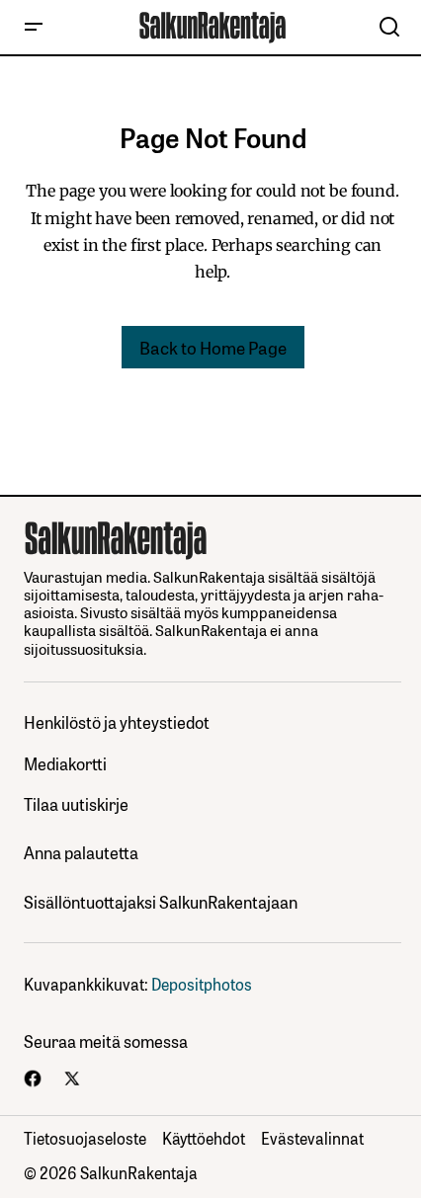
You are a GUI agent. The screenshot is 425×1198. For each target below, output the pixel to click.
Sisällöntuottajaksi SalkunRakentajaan (161, 902)
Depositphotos (201, 984)
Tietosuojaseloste (85, 1138)
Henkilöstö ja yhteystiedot (117, 722)
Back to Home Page (213, 346)
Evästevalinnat (312, 1138)
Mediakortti (65, 764)
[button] (33, 27)
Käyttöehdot (203, 1138)
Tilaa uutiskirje (76, 804)
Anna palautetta (81, 852)
